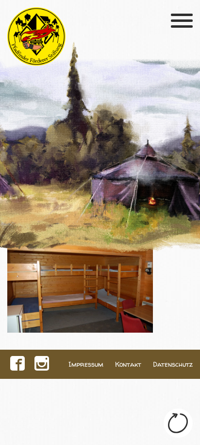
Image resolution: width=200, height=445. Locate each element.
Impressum (85, 364)
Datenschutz (173, 364)
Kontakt (128, 364)
